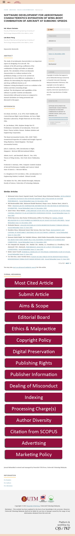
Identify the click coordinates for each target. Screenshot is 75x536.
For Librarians (8, 486)
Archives (12, 10)
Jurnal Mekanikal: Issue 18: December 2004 (33, 201)
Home (6, 10)
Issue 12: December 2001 (25, 10)
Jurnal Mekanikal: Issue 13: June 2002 (20, 227)
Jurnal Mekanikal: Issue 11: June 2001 (31, 249)
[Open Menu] (4, 2)
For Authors (7, 483)
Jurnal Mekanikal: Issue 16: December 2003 (32, 208)
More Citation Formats (55, 123)
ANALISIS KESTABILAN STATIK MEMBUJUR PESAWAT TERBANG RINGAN (44, 225)
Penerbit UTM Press (33, 506)
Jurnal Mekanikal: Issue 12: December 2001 (32, 242)
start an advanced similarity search (24, 267)
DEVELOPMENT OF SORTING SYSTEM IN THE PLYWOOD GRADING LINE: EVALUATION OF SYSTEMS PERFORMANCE (39, 198)
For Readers (7, 480)
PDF (51, 29)
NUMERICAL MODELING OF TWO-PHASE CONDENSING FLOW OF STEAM (46, 252)
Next (67, 263)
